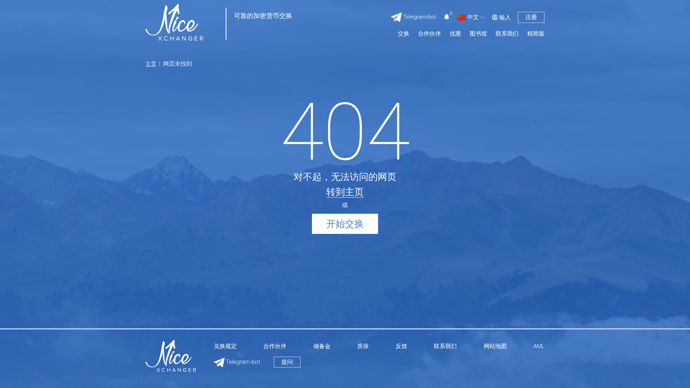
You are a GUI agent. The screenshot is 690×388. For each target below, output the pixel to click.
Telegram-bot (242, 362)
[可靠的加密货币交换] (174, 21)
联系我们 (507, 34)
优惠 (455, 34)
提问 (287, 362)
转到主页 (345, 191)
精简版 (535, 34)
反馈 (401, 346)
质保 (363, 346)
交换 (403, 34)
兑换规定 (225, 346)
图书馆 (478, 34)
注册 (531, 17)
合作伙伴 (429, 34)
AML (538, 346)
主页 (151, 64)
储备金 (322, 346)
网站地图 (495, 346)
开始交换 (345, 223)
